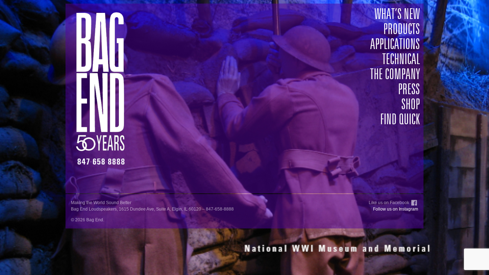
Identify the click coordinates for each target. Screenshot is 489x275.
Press (409, 89)
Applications (395, 44)
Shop (410, 104)
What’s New (397, 14)
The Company (395, 74)
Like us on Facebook (389, 202)
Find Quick (400, 119)
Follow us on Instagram (395, 209)
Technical (401, 59)
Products (401, 29)
